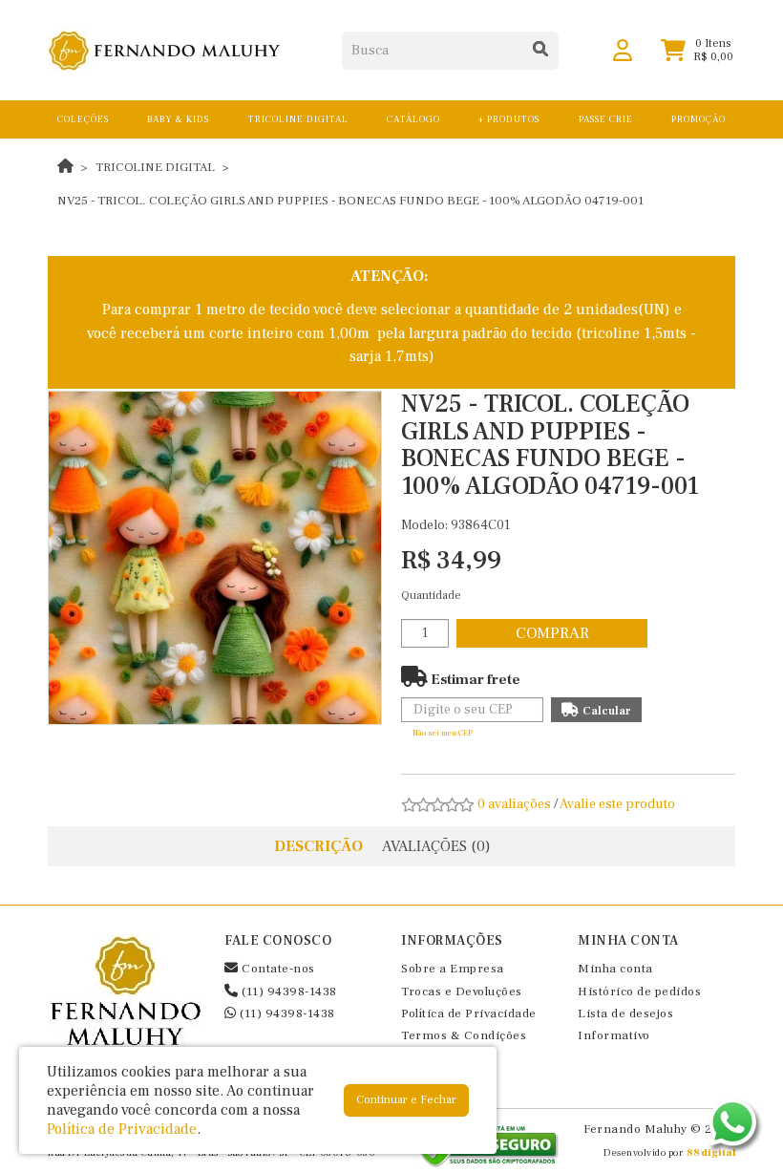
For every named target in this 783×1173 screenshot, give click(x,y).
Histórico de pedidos (639, 991)
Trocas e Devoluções (461, 991)
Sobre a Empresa (452, 968)
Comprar (552, 633)
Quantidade (431, 595)
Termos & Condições (463, 1035)
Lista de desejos (625, 1013)
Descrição (318, 846)
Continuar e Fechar (406, 1100)
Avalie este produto (617, 804)
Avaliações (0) (436, 846)
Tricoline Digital (155, 167)
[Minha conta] (622, 49)
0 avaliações (514, 804)
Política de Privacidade (469, 1013)
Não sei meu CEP (443, 733)
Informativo (614, 1035)
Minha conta (615, 968)
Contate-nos (277, 968)
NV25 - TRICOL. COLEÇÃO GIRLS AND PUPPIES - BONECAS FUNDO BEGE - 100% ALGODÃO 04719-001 (350, 200)
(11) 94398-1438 (288, 991)
